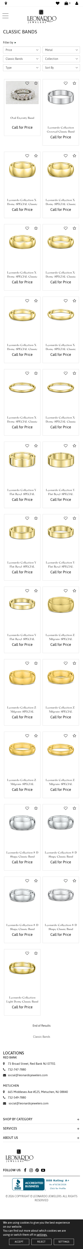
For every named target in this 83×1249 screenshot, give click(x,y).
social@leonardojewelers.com (28, 1075)
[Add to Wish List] (27, 83)
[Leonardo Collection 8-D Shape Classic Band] (22, 822)
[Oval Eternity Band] (22, 92)
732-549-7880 (17, 1097)
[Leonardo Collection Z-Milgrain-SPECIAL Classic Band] (60, 604)
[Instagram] (31, 1170)
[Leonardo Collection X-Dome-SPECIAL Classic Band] (22, 169)
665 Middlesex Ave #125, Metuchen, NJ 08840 (35, 1089)
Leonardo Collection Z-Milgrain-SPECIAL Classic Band (61, 639)
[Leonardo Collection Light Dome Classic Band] (22, 967)
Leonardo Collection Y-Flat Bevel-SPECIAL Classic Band (22, 494)
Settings (64, 1241)
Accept (19, 1241)
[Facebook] (25, 1170)
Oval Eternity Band (22, 118)
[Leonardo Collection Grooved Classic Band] (60, 97)
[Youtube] (43, 1170)
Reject (41, 1241)
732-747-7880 (17, 1069)
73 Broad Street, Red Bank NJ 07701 (29, 1060)
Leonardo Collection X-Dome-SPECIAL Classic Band (22, 204)
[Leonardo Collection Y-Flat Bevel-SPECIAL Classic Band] (22, 459)
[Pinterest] (37, 1170)
